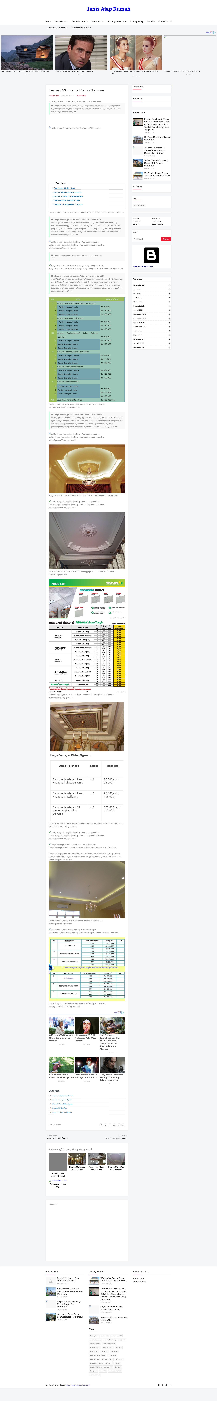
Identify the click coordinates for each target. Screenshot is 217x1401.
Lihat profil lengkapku (140, 1281)
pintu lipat (93, 1363)
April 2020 (151, 331)
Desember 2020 (151, 314)
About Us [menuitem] (151, 21)
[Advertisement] (87, 158)
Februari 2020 (151, 339)
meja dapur (104, 1351)
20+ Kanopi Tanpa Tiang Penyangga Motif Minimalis (70, 1315)
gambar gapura (120, 1340)
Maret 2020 (151, 335)
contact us (156, 219)
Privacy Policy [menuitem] (136, 21)
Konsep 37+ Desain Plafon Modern (68, 196)
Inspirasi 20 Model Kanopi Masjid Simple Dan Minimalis (69, 1304)
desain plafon (56, 1124)
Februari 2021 (151, 306)
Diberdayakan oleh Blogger (143, 266)
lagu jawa (119, 1347)
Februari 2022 (151, 285)
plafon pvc (116, 1363)
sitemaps (136, 224)
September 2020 (151, 327)
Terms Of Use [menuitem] (98, 21)
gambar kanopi (95, 1344)
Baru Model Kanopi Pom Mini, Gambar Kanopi (68, 1279)
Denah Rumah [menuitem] (61, 21)
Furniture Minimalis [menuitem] (57, 28)
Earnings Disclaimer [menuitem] (117, 21)
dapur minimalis (139, 205)
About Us (79, 1385)
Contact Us (86, 1385)
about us (136, 219)
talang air (118, 1367)
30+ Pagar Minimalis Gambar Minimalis (157, 138)
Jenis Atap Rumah (108, 8)
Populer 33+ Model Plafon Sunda (96, 1168)
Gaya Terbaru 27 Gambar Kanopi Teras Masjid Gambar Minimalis (70, 1291)
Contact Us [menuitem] (163, 21)
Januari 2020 (151, 343)
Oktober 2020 (151, 323)
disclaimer (136, 221)
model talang (94, 1359)
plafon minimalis (104, 1363)
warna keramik (95, 1375)
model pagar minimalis (97, 1355)
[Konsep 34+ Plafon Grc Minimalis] (116, 1159)
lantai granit (94, 1351)
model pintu (112, 1355)
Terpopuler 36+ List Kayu (64, 188)
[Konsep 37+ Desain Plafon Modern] (77, 1159)
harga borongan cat (109, 1344)
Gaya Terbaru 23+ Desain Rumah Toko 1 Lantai (111, 1308)
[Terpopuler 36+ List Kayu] (58, 1181)
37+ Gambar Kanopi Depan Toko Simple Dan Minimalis (157, 174)
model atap (114, 1351)
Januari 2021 (151, 310)
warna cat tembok (115, 1371)
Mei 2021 (151, 293)
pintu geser (119, 1359)
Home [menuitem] (48, 21)
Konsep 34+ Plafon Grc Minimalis (67, 192)
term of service (157, 224)
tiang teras (93, 1371)
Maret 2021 (151, 302)
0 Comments (81, 95)
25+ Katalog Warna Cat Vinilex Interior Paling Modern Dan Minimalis (154, 150)
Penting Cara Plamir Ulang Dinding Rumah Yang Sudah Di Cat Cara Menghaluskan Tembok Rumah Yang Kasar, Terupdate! (156, 124)
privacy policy (157, 221)
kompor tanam (108, 1347)
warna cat (103, 1371)
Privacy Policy (70, 1385)
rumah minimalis (96, 1367)
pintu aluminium (107, 1359)
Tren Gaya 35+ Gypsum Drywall (67, 200)
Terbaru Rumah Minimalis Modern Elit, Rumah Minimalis (156, 163)
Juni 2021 (151, 289)
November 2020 (151, 318)
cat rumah (105, 1336)
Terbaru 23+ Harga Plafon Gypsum (68, 204)
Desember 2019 (151, 347)
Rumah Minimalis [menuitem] (79, 21)
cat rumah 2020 (116, 1336)
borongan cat (94, 1336)
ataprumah (55, 95)
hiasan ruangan (95, 1347)
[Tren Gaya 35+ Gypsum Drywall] (58, 1162)
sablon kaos (108, 1367)
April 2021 (151, 298)
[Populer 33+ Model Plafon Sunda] (97, 1159)
